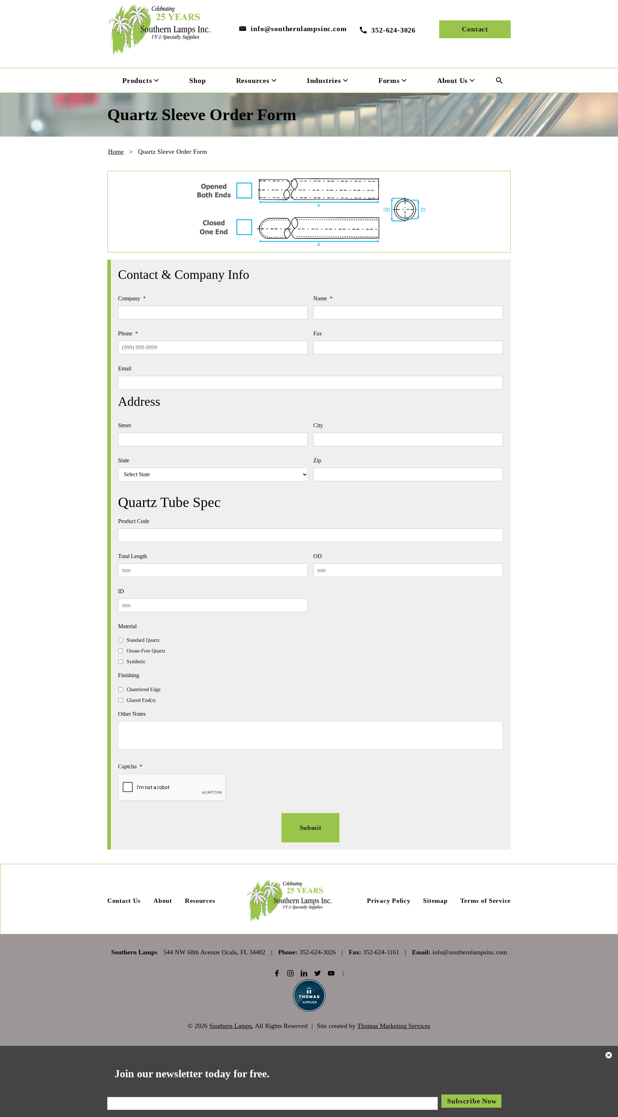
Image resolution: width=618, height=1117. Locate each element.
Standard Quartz (143, 640)
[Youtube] (331, 973)
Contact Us (124, 900)
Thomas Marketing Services (393, 1025)
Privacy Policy (388, 900)
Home (116, 151)
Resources (200, 900)
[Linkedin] (304, 973)
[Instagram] (290, 973)
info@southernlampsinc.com (299, 29)
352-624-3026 (317, 952)
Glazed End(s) (141, 700)
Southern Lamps (230, 1025)
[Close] (608, 1056)
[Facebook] (277, 973)
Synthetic (136, 661)
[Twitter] (318, 973)
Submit (311, 827)
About (162, 900)
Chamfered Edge (144, 689)
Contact (475, 29)
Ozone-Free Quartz (146, 651)
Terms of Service (485, 900)
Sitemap (435, 900)
